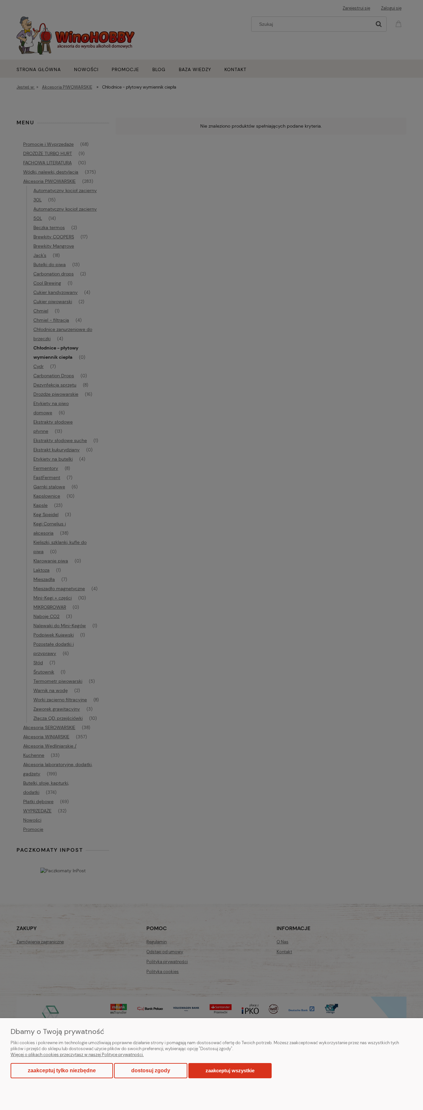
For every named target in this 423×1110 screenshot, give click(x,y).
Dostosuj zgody (150, 1070)
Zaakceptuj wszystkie (230, 1070)
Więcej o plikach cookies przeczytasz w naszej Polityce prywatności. (77, 1054)
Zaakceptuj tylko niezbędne (62, 1070)
